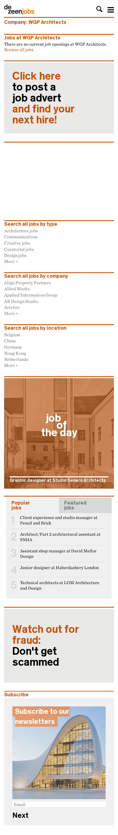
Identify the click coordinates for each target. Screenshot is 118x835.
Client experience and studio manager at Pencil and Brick (58, 520)
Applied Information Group (31, 295)
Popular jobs (21, 505)
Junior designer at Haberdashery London (59, 567)
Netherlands (16, 359)
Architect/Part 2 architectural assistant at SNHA (60, 537)
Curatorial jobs (19, 249)
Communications (21, 236)
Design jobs (15, 255)
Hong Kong (15, 353)
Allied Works (17, 288)
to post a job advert (43, 98)
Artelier (12, 307)
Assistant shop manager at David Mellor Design (58, 553)
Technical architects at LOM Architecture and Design (59, 585)
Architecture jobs (21, 230)
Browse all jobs (18, 49)
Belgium (12, 334)
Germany (13, 347)
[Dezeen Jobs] (19, 13)
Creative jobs (17, 243)
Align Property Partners (27, 282)
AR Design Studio (21, 301)
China (10, 340)
